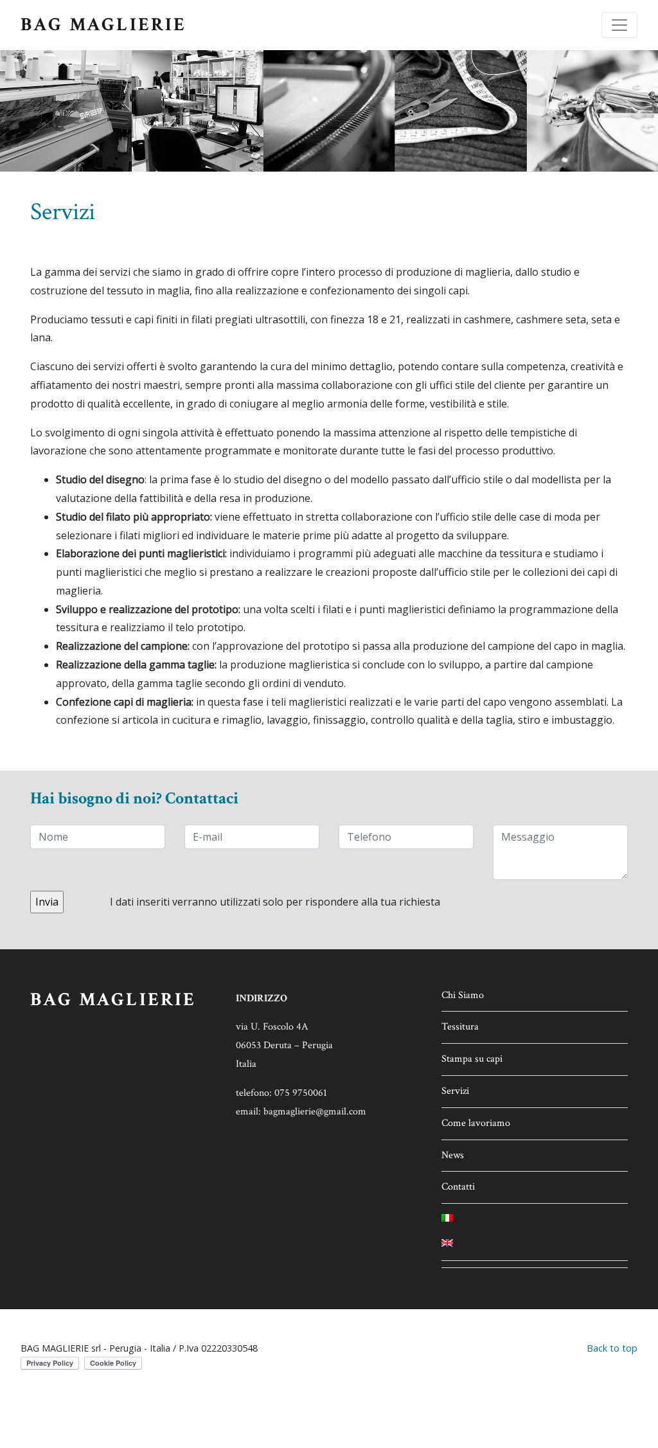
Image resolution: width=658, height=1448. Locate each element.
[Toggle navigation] (619, 25)
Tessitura (460, 1026)
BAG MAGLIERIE (104, 25)
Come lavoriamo (475, 1123)
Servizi (455, 1091)
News (452, 1155)
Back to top (612, 1348)
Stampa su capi (471, 1059)
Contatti (458, 1186)
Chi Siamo (462, 995)
